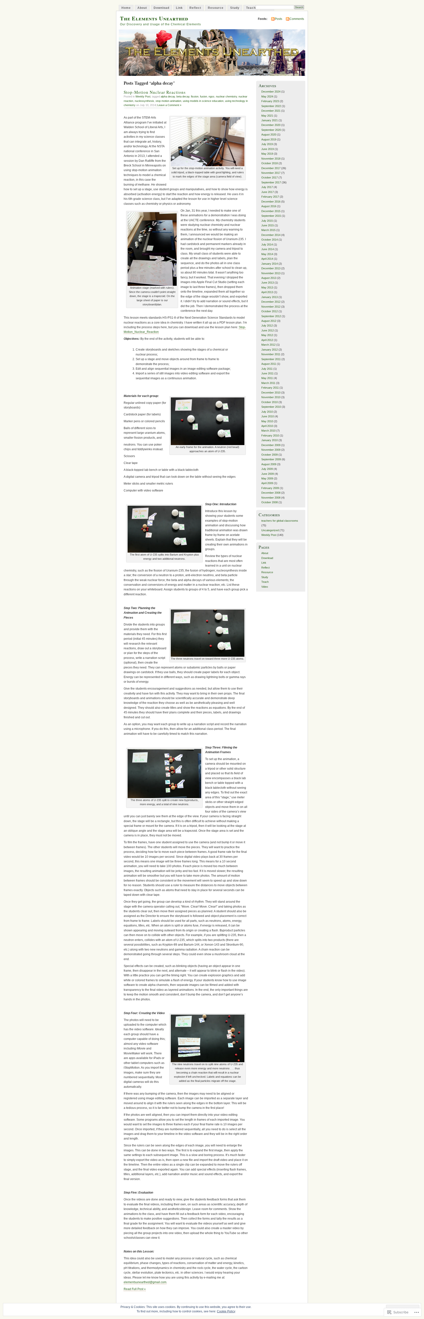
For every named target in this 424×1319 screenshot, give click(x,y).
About (142, 8)
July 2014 (267, 244)
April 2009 (267, 483)
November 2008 (270, 497)
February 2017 (270, 196)
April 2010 (267, 425)
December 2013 (270, 268)
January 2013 (269, 297)
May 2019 (267, 153)
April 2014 (267, 258)
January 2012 (269, 349)
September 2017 (271, 182)
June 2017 (267, 191)
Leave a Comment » (169, 105)
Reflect (195, 8)
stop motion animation (168, 100)
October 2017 (269, 177)
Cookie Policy (226, 1311)
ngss (211, 96)
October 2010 (269, 402)
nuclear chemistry (226, 96)
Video (264, 586)
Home (126, 8)
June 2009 (267, 473)
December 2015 (270, 211)
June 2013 (267, 282)
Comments (297, 19)
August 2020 (268, 134)
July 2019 (267, 144)
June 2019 (267, 149)
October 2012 (269, 311)
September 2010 (271, 406)
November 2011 (270, 354)
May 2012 (267, 335)
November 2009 (270, 449)
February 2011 (270, 387)
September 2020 (271, 129)
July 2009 (267, 468)
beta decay (182, 96)
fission (195, 96)
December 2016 (270, 201)
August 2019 (268, 139)
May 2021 (267, 115)
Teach (251, 8)
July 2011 (267, 368)
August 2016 (268, 206)
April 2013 (267, 292)
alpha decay (168, 96)
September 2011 (271, 359)
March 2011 (268, 382)
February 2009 (270, 488)
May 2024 (267, 96)
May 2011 (267, 378)
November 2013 (270, 273)
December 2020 (270, 124)
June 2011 (267, 373)
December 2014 (270, 234)
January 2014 (269, 263)
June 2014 (267, 249)
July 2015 (267, 220)
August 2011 (268, 363)
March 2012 (268, 344)
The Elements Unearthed (154, 18)
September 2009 (271, 459)
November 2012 (270, 306)
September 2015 (271, 215)
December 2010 (270, 392)
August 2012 (268, 320)
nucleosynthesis (144, 100)
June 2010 (267, 416)
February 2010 (270, 435)
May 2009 (267, 478)
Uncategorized (270, 530)
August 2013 (268, 277)
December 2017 (270, 168)
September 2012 (271, 316)
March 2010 (268, 430)
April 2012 (267, 340)
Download (161, 8)
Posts (278, 19)
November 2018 (270, 158)
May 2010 (267, 421)
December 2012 (270, 301)
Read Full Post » (135, 1289)
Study (234, 8)
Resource (216, 8)
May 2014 (267, 254)
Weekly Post (142, 96)
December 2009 (270, 445)
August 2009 (268, 464)
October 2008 (269, 502)
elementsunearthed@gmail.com (145, 1282)
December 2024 (270, 91)
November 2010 (270, 397)
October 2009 (269, 454)
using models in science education (203, 100)
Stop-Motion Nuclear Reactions (155, 92)
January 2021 (269, 120)
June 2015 (267, 225)
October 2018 (269, 163)
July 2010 (267, 411)
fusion (203, 96)
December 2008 (270, 492)
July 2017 (267, 187)
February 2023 (270, 101)
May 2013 (267, 287)
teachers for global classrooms (279, 520)
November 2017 (270, 172)
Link (179, 8)
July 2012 (267, 325)
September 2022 (271, 106)
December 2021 (270, 110)
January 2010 (269, 440)
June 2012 (267, 330)
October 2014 (269, 239)
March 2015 (268, 230)
